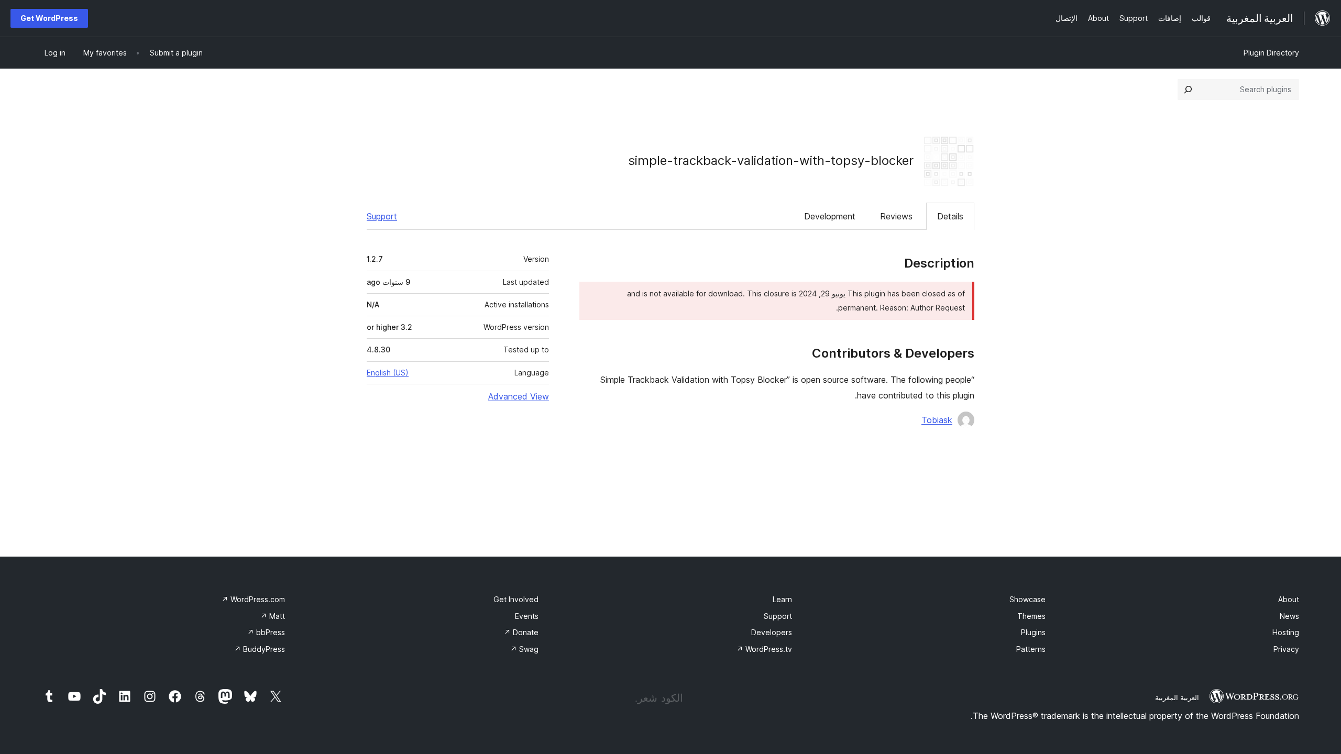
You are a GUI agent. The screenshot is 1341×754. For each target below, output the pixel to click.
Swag (524, 649)
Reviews (896, 216)
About (1288, 599)
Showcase (1027, 599)
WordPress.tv (764, 649)
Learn (782, 599)
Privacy (1286, 649)
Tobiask (936, 420)
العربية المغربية (1177, 697)
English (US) (388, 372)
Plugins (1033, 632)
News (1289, 616)
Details (950, 216)
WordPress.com (253, 599)
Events (526, 616)
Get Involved (515, 599)
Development (829, 216)
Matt (272, 616)
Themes (1031, 616)
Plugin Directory (1271, 52)
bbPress (266, 632)
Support (382, 216)
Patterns (1031, 649)
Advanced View (518, 396)
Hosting (1285, 632)
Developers (771, 632)
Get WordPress (49, 18)
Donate (521, 632)
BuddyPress (259, 649)
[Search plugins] (1188, 89)
